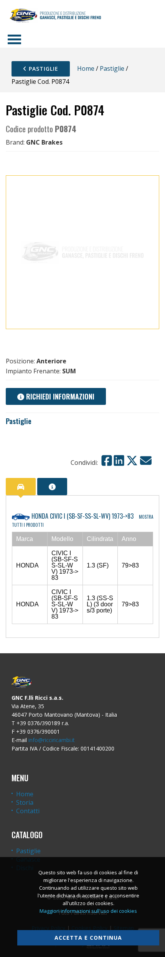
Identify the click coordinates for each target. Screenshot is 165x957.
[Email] (146, 460)
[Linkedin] (119, 460)
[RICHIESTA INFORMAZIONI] (52, 486)
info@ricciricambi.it (51, 740)
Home (85, 68)
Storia (24, 802)
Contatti (28, 811)
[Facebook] (107, 460)
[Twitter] (132, 460)
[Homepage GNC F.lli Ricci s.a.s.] (55, 15)
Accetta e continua (88, 937)
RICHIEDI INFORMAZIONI (59, 396)
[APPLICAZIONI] (21, 486)
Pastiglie (42, 68)
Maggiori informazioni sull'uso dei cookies (88, 910)
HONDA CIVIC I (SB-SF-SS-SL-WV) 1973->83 (82, 519)
